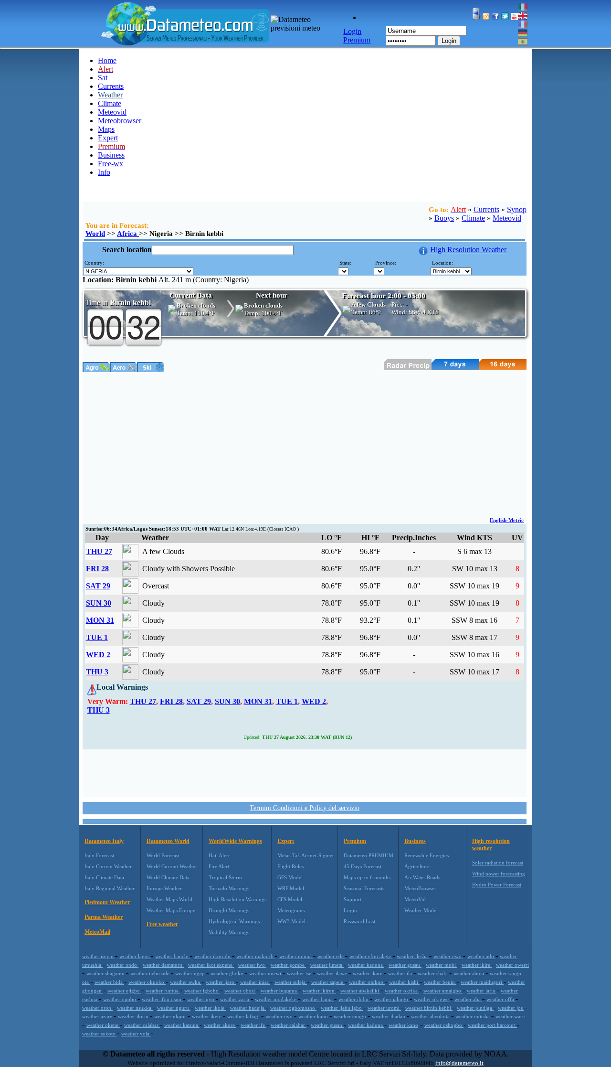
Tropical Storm (225, 877)
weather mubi (441, 965)
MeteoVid (415, 899)
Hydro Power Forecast (496, 884)
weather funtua (163, 990)
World (95, 233)
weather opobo (120, 999)
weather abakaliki (360, 990)
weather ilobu (354, 999)
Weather (110, 95)
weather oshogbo (444, 1025)
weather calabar (142, 1025)
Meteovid (112, 112)
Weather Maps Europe (171, 910)
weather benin (440, 982)
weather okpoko (147, 982)
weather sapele (328, 982)
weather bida (109, 982)
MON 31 (100, 620)
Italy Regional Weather (109, 888)
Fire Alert (219, 866)
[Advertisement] (305, 444)
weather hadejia (248, 1008)
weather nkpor (171, 1016)
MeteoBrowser (420, 888)
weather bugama (279, 990)
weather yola (136, 1033)
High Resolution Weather (468, 249)
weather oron (97, 1008)
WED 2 (98, 655)
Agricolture (417, 866)
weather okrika (402, 990)
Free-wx (110, 164)
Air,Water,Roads (422, 877)
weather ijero (221, 982)
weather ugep (190, 973)
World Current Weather (172, 866)
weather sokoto (99, 1033)
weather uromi (384, 1008)
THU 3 (97, 672)
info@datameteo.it (459, 1063)
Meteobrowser (119, 121)
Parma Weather (103, 917)
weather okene (103, 1025)
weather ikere (207, 1016)
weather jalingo (392, 999)
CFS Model (289, 899)
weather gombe (288, 965)
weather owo (448, 956)
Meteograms (291, 910)
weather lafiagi (244, 1016)
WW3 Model (291, 921)
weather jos (511, 1008)
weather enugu (351, 1016)
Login (449, 40)
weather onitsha (473, 1016)
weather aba (468, 999)
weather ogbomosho (293, 1008)
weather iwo (252, 965)
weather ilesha (413, 956)
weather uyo (201, 999)
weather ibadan (389, 1016)
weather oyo (279, 1016)
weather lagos (135, 956)
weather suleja (290, 982)
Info (104, 172)
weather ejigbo (124, 990)
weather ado (481, 956)
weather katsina (182, 1025)
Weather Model (421, 910)
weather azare (98, 1016)
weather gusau (405, 965)
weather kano (313, 1016)
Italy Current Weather (108, 866)
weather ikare (368, 973)
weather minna (296, 956)
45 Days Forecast (362, 866)
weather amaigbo (443, 990)
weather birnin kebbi (429, 1008)
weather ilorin (134, 1016)
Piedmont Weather (107, 902)
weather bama (318, 999)
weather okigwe (432, 999)
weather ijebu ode (150, 973)
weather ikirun (319, 990)
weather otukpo (367, 982)
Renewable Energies (426, 855)
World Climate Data (168, 877)
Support (352, 899)
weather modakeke (276, 999)
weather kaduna (366, 965)
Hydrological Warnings (234, 921)
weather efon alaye (370, 956)
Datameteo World (168, 841)
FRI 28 (97, 569)
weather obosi (240, 990)
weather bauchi (172, 956)
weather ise (300, 973)
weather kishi (404, 982)
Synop (517, 209)
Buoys (444, 218)
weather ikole (210, 1008)
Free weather (162, 924)
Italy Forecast (99, 855)
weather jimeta (327, 965)
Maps (106, 129)
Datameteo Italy (104, 841)
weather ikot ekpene (211, 965)
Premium (355, 841)
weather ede (331, 956)
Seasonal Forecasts (364, 888)
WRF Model (290, 888)
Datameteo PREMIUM (368, 855)
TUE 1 (97, 637)
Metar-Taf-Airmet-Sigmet (305, 855)
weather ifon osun (162, 999)
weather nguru (173, 1008)
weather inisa (255, 982)
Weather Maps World (169, 899)
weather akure (220, 1025)
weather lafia (481, 990)
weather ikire (477, 965)
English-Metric (507, 520)
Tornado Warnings (229, 888)
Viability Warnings (229, 932)
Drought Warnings (229, 910)
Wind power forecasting (498, 873)
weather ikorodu (213, 956)
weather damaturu (163, 965)
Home (107, 60)
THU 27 (99, 551)
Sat (102, 78)
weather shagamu (106, 973)
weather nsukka (135, 1008)
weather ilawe (332, 973)
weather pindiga (475, 1008)
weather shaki (433, 973)
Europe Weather (164, 888)
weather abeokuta (431, 1016)
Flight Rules (290, 866)
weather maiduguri (482, 982)
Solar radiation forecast (497, 862)
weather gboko (228, 973)
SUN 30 (98, 603)
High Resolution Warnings (237, 899)
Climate (109, 103)
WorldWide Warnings (235, 841)
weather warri (510, 1016)
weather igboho (202, 990)
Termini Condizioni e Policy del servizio (304, 807)
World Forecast (163, 855)
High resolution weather (491, 845)
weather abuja (469, 973)
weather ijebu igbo (342, 1008)
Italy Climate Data (104, 877)
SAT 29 (98, 586)
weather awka (185, 982)
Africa (128, 233)
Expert (108, 138)
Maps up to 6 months (367, 877)
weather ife (253, 1025)
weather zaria (235, 999)
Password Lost (359, 921)
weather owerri (512, 965)
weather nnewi (266, 973)
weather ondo (122, 965)
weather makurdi (255, 956)
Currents (111, 86)
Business (111, 155)
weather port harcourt (492, 1025)
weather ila (400, 973)
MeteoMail (97, 931)
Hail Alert (219, 855)
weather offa (501, 999)
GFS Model (290, 877)
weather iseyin (98, 956)
